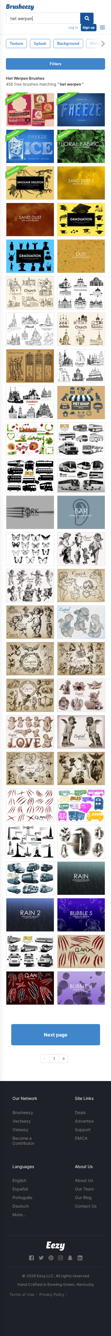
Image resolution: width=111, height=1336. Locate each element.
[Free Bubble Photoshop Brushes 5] (81, 915)
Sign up (89, 27)
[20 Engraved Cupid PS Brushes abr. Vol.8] (30, 695)
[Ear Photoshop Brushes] (81, 512)
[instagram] (60, 1258)
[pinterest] (51, 1258)
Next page (55, 1035)
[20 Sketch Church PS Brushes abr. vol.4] (81, 366)
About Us (84, 1180)
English (19, 1180)
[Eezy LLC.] (55, 1246)
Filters (55, 64)
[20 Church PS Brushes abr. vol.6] (81, 329)
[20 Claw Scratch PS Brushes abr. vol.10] (30, 805)
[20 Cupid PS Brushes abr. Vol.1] (30, 622)
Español (20, 1188)
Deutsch (20, 1206)
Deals (80, 1112)
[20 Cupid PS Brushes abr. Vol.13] (81, 695)
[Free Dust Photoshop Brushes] (81, 256)
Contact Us (86, 1206)
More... (19, 1214)
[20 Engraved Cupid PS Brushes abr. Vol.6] (30, 659)
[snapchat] (70, 1258)
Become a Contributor (23, 1141)
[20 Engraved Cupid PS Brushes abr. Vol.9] (30, 768)
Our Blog (83, 1197)
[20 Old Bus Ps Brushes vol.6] (30, 878)
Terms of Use (21, 1294)
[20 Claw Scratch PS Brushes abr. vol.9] (81, 951)
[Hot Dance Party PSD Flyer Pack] (30, 110)
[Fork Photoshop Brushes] (30, 512)
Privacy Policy (51, 1294)
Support (83, 1129)
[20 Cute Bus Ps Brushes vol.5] (81, 805)
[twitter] (41, 1258)
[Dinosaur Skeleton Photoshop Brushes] (30, 183)
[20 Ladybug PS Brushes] (30, 439)
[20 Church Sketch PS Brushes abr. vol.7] (30, 402)
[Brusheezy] (20, 7)
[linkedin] (80, 1258)
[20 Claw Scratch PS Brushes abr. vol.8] (30, 988)
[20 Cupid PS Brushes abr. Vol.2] (81, 585)
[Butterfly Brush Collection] (30, 549)
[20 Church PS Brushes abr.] (81, 293)
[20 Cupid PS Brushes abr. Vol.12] (30, 732)
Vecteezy (21, 1121)
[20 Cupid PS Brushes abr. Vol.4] (81, 549)
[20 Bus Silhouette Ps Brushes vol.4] (30, 476)
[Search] (87, 18)
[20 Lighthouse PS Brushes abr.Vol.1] (30, 841)
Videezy (20, 1129)
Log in (73, 27)
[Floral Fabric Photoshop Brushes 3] (81, 146)
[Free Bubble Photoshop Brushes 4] (81, 988)
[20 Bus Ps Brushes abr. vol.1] (81, 439)
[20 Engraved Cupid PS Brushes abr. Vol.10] (81, 768)
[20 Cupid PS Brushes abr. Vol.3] (30, 585)
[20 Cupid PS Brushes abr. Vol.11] (81, 732)
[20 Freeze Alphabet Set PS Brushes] (81, 110)
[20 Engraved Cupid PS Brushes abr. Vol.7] (81, 659)
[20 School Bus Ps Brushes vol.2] (30, 951)
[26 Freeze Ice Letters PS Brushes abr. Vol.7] (30, 146)
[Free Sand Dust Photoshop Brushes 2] (81, 183)
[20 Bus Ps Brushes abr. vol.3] (81, 476)
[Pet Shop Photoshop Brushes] (81, 402)
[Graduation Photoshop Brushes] (81, 219)
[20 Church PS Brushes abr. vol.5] (30, 293)
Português (22, 1197)
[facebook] (31, 1258)
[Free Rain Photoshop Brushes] (81, 878)
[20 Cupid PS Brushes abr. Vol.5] (81, 622)
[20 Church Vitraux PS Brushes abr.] (30, 366)
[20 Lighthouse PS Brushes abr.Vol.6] (81, 841)
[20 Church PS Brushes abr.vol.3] (30, 329)
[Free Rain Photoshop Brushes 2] (30, 915)
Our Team (84, 1188)
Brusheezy (22, 1112)
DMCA (81, 1138)
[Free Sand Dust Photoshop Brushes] (30, 219)
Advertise (84, 1121)
